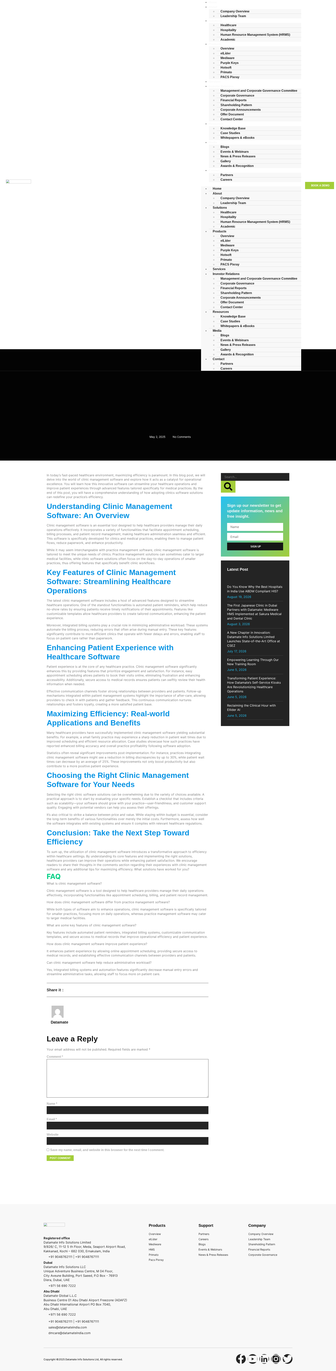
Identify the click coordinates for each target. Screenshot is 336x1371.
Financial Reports (233, 100)
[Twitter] (287, 1359)
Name (52, 1103)
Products (215, 44)
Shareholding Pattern (236, 105)
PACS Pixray (229, 77)
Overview (227, 48)
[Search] (228, 487)
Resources (216, 123)
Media (213, 142)
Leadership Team (233, 16)
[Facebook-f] (241, 1359)
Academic (227, 39)
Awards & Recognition (237, 166)
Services (219, 269)
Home (217, 188)
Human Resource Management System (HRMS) (255, 34)
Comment (55, 1056)
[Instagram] (276, 1359)
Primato (226, 72)
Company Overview (234, 198)
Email (52, 1119)
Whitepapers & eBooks (237, 137)
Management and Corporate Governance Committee (258, 90)
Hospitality (228, 217)
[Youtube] (252, 1359)
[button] (251, 184)
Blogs (224, 146)
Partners (226, 363)
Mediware (227, 58)
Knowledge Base (233, 316)
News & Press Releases (238, 156)
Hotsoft (225, 255)
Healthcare (228, 25)
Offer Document (232, 114)
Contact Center (231, 119)
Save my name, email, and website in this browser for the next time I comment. (107, 1150)
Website (53, 1134)
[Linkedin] (264, 1359)
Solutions (215, 20)
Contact (214, 170)
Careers (226, 179)
